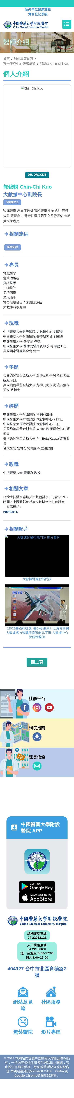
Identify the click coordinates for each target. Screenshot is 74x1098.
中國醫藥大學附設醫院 (37, 921)
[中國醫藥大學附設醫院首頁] (31, 24)
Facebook (24, 707)
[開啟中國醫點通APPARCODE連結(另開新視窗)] (37, 861)
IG (37, 707)
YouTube (49, 707)
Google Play (37, 886)
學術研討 (12, 247)
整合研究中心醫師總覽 (19, 63)
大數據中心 (12, 202)
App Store (37, 897)
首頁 (6, 59)
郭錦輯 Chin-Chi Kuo (55, 63)
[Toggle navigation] (66, 24)
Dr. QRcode (37, 174)
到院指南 (37, 736)
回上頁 (37, 662)
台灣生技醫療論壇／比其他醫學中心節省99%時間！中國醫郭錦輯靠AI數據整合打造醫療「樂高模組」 (35, 502)
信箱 (37, 766)
